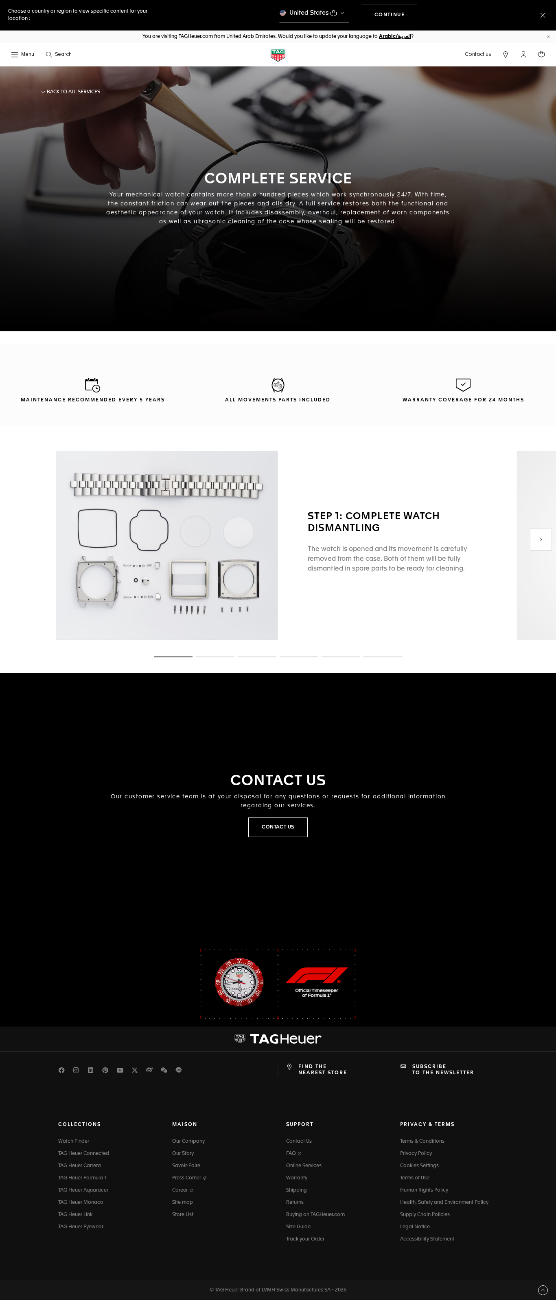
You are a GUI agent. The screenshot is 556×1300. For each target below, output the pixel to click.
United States (309, 13)
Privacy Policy (416, 1153)
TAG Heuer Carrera (79, 1165)
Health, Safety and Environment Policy (444, 1202)
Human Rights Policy (424, 1190)
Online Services (304, 1165)
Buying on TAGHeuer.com (315, 1214)
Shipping (296, 1190)
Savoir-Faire (186, 1165)
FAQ (291, 1153)
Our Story (183, 1153)
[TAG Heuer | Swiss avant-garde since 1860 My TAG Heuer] (278, 1039)
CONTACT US (278, 827)
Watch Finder (73, 1141)
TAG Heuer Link (75, 1214)
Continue (396, 15)
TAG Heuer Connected (83, 1153)
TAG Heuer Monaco (80, 1202)
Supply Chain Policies (425, 1214)
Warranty (296, 1178)
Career (180, 1190)
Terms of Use (414, 1178)
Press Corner (187, 1178)
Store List (182, 1214)
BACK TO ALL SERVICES (73, 92)
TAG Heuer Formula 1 (82, 1178)
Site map (182, 1202)
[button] (523, 54)
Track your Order (305, 1239)
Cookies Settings (419, 1165)
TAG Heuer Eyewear (80, 1227)
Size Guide (298, 1227)
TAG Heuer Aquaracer (83, 1190)
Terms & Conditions (422, 1141)
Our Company (188, 1141)
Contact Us (299, 1141)
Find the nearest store (322, 1069)
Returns (295, 1202)
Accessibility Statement (427, 1239)
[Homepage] (278, 55)
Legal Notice (415, 1227)
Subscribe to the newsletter (443, 1069)
